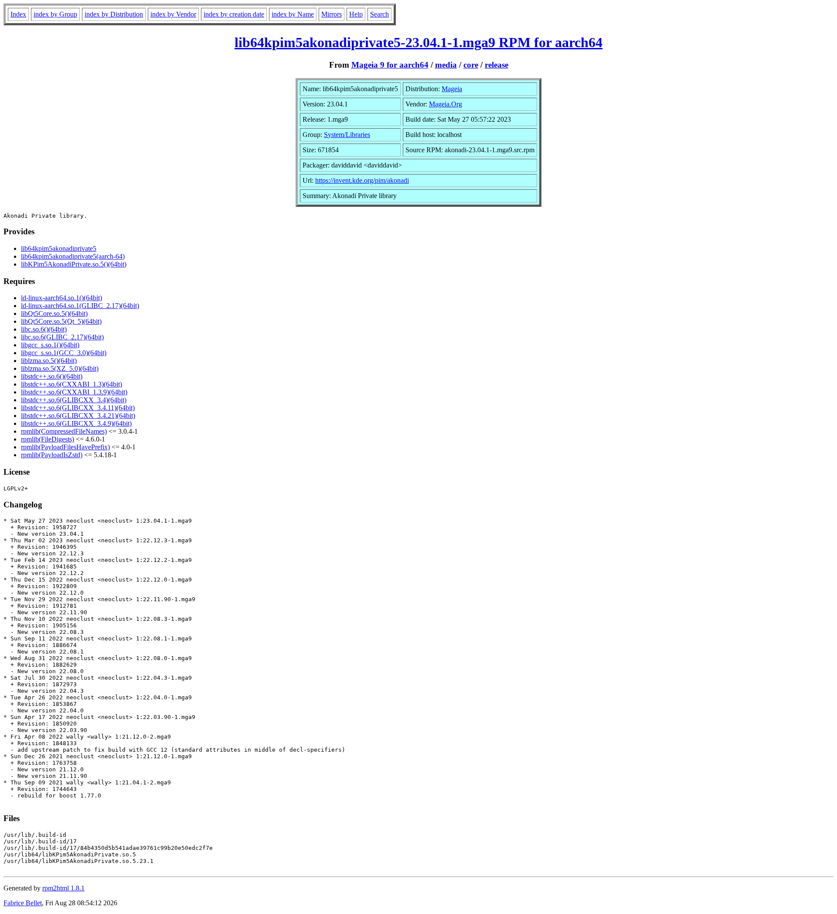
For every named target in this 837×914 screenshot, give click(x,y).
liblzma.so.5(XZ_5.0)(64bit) (60, 368)
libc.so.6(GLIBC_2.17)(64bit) (62, 337)
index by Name (293, 14)
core (470, 64)
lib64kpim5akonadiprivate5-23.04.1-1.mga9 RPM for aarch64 (418, 42)
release (496, 64)
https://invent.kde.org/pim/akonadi (362, 180)
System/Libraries (347, 134)
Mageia (452, 88)
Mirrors (331, 14)
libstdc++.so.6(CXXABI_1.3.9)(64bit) (74, 392)
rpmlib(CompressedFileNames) (64, 431)
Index (18, 14)
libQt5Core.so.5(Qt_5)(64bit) (61, 321)
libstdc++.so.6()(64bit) (51, 376)
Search (379, 14)
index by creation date (234, 14)
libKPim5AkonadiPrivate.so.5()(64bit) (73, 264)
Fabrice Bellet (22, 903)
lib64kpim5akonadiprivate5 (58, 248)
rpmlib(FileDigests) (47, 439)
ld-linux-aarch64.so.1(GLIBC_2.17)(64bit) (80, 305)
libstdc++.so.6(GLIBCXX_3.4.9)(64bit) (76, 423)
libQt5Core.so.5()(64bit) (54, 313)
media (446, 64)
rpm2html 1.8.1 (63, 888)
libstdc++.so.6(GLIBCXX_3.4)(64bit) (73, 400)
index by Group (55, 14)
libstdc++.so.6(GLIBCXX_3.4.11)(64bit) (78, 407)
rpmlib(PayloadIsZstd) (51, 455)
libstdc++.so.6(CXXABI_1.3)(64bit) (71, 384)
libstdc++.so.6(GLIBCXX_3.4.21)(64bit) (78, 415)
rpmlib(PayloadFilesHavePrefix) (65, 447)
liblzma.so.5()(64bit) (49, 360)
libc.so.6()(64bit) (44, 329)
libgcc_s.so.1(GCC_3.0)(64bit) (63, 352)
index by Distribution (114, 14)
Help (356, 14)
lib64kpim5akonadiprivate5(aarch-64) (73, 256)
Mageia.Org (445, 104)
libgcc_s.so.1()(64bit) (50, 345)
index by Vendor (173, 14)
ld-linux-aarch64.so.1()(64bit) (61, 297)
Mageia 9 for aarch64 (390, 64)
